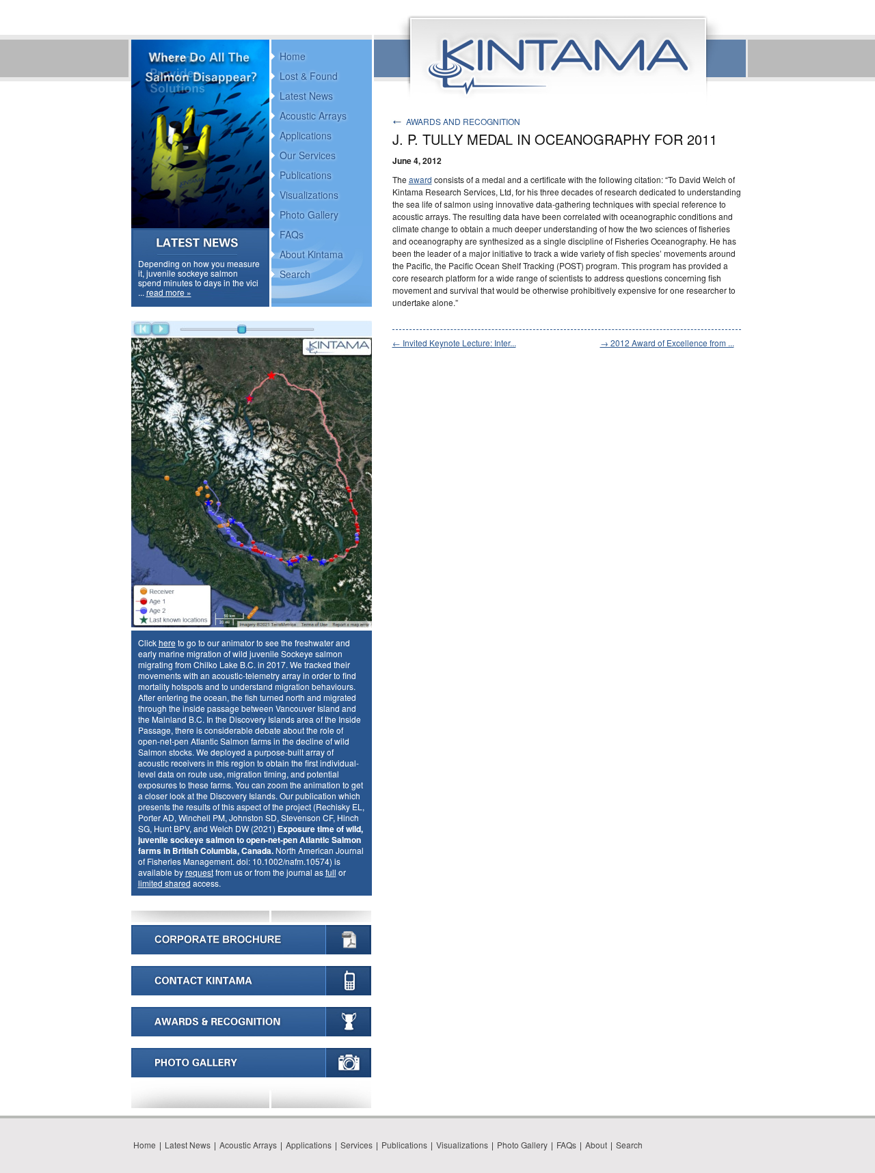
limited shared (164, 883)
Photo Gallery (309, 214)
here (167, 642)
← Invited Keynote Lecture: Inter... (454, 342)
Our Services (308, 155)
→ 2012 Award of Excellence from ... (667, 342)
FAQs (292, 234)
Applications (306, 135)
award (420, 179)
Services (356, 1144)
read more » (168, 292)
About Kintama (311, 254)
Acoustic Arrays (313, 115)
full (330, 872)
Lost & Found (309, 76)
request (199, 872)
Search (295, 274)
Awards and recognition (463, 121)
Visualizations (309, 195)
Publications (306, 175)
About (596, 1144)
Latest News (306, 95)
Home (293, 56)
